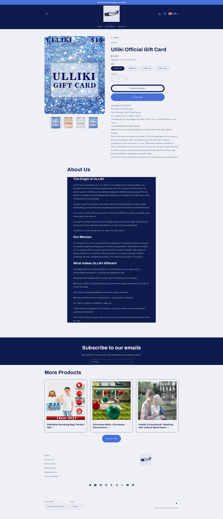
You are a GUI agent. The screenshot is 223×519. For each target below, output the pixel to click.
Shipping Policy (50, 472)
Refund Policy (50, 468)
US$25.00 (132, 68)
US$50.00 (147, 68)
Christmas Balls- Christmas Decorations (109, 426)
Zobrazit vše (111, 438)
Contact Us (49, 459)
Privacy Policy (50, 464)
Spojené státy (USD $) (55, 506)
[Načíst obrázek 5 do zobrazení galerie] (80, 122)
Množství (114, 74)
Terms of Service (51, 476)
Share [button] (116, 37)
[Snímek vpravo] (102, 122)
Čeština (76, 506)
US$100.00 (162, 68)
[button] (47, 13)
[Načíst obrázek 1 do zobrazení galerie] (55, 122)
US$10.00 (117, 68)
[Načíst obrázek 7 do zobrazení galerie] (93, 122)
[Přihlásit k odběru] (130, 362)
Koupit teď (138, 97)
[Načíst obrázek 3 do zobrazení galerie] (68, 122)
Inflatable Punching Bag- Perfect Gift (65, 426)
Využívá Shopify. (173, 508)
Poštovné (114, 59)
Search (47, 455)
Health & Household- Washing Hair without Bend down (156, 426)
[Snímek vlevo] (47, 122)
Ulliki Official (164, 508)
